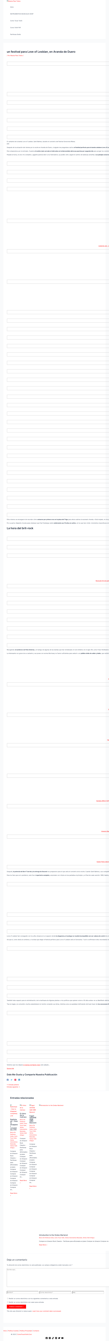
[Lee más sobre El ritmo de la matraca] (23, 1110)
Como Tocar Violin (59, 1237)
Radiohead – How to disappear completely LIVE (14, 1124)
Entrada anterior (13, 1085)
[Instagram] (50, 1338)
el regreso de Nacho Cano (31, 1065)
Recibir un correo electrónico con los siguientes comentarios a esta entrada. (33, 1298)
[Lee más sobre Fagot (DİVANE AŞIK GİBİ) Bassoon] (33, 1112)
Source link (10, 1068)
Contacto (36, 1331)
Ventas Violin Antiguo (88, 1237)
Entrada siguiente (13, 1087)
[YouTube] (62, 1338)
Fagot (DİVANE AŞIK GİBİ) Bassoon (32, 1119)
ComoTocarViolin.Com (24, 1334)
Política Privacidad (26, 1331)
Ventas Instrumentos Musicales (13, 1142)
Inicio (5, 1331)
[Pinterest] (15, 1080)
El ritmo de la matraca (23, 1115)
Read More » (43, 1245)
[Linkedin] (19, 1080)
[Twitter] (11, 1080)
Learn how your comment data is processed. (46, 1311)
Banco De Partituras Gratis (13, 1134)
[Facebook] (8, 1080)
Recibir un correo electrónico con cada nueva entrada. (26, 1302)
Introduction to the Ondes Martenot (53, 1235)
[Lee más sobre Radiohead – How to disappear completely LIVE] (14, 1116)
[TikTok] (53, 1338)
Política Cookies (13, 1331)
